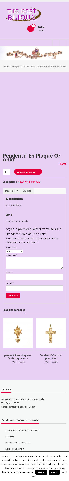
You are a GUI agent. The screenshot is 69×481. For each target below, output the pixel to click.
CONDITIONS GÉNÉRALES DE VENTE (22, 430)
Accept (41, 472)
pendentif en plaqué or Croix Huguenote (18, 356)
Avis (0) (27, 190)
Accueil (6, 66)
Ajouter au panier (26, 171)
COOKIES (9, 436)
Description (11, 190)
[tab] (11, 191)
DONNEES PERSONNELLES (17, 442)
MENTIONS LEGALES (15, 448)
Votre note (11, 247)
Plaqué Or (17, 66)
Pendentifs (29, 66)
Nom (9, 272)
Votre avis (11, 254)
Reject (54, 472)
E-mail (10, 283)
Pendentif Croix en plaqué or (51, 356)
